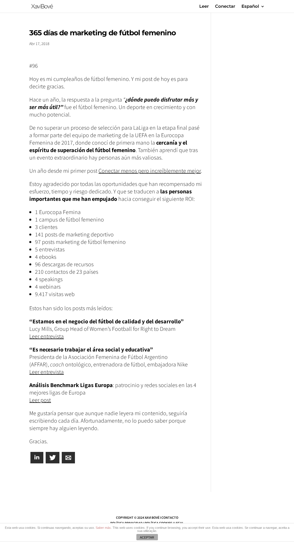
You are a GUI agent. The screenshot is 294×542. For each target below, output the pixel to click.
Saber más (103, 527)
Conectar (225, 6)
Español (250, 6)
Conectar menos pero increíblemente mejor (149, 170)
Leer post (40, 399)
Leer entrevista (46, 336)
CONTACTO (169, 517)
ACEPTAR (147, 537)
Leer (204, 6)
